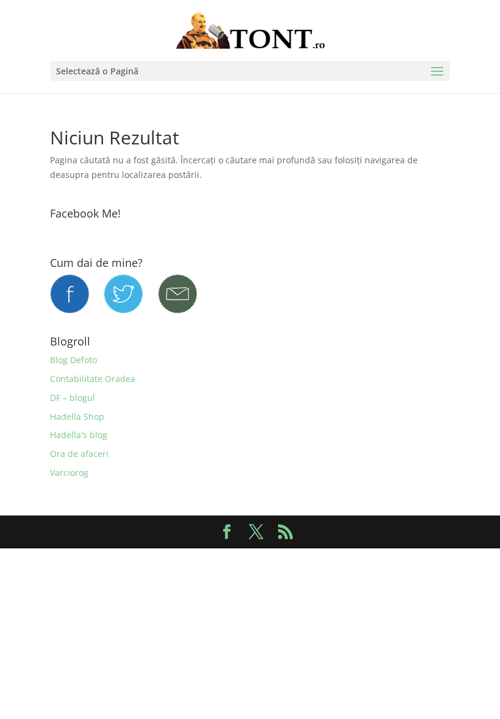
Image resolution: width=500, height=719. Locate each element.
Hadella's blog (78, 435)
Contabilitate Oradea (92, 378)
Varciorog (69, 472)
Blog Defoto (73, 360)
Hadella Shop (77, 416)
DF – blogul (72, 397)
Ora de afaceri (79, 453)
